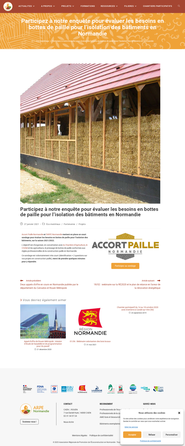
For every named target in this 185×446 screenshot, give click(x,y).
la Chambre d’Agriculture (74, 245)
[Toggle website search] (179, 6)
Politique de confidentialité (150, 441)
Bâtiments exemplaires (110, 424)
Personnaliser (172, 434)
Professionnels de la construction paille (117, 413)
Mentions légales (79, 435)
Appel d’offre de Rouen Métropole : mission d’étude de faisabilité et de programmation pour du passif (43, 343)
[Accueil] (33, 41)
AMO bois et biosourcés (110, 417)
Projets (82, 224)
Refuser (152, 434)
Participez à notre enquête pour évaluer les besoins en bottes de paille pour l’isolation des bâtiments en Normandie (102, 41)
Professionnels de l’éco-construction (116, 409)
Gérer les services (131, 427)
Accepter (132, 434)
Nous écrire (69, 422)
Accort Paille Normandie (32, 234)
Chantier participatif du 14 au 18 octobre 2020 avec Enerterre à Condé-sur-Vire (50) (137, 308)
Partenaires (69, 224)
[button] (179, 412)
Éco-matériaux (53, 224)
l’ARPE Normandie (54, 234)
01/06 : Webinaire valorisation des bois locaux (90, 341)
